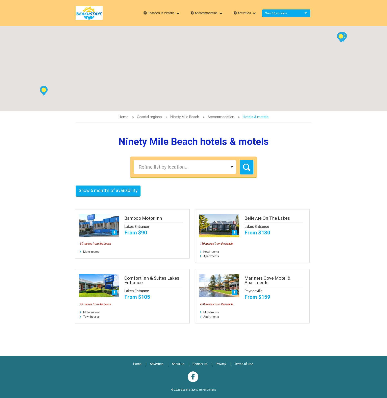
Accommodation (221, 117)
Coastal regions (149, 117)
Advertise (156, 364)
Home (123, 117)
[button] (341, 37)
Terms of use (243, 364)
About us (178, 364)
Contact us (199, 364)
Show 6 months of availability (108, 190)
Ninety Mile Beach (184, 117)
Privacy (221, 364)
